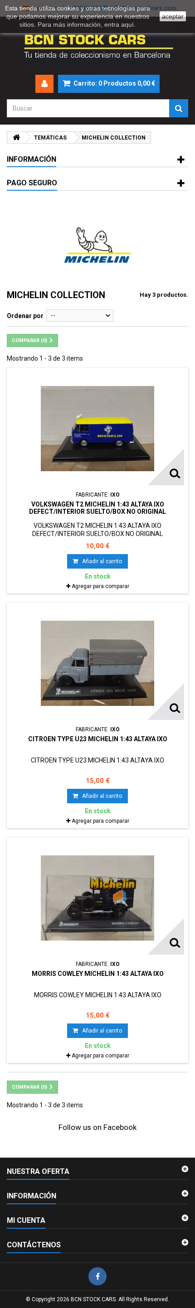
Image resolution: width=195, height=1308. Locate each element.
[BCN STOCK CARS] (97, 45)
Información (31, 159)
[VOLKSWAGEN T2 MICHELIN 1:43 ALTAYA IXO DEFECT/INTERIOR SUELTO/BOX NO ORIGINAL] (97, 428)
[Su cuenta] (44, 84)
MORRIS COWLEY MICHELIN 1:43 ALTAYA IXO (98, 973)
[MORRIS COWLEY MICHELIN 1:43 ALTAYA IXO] (97, 898)
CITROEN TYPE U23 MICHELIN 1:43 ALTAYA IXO (97, 739)
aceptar (173, 16)
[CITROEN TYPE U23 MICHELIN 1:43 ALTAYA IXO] (97, 663)
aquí (127, 24)
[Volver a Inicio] (16, 137)
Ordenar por (25, 315)
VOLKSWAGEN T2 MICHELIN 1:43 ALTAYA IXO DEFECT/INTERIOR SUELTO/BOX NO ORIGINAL (97, 508)
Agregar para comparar (100, 586)
